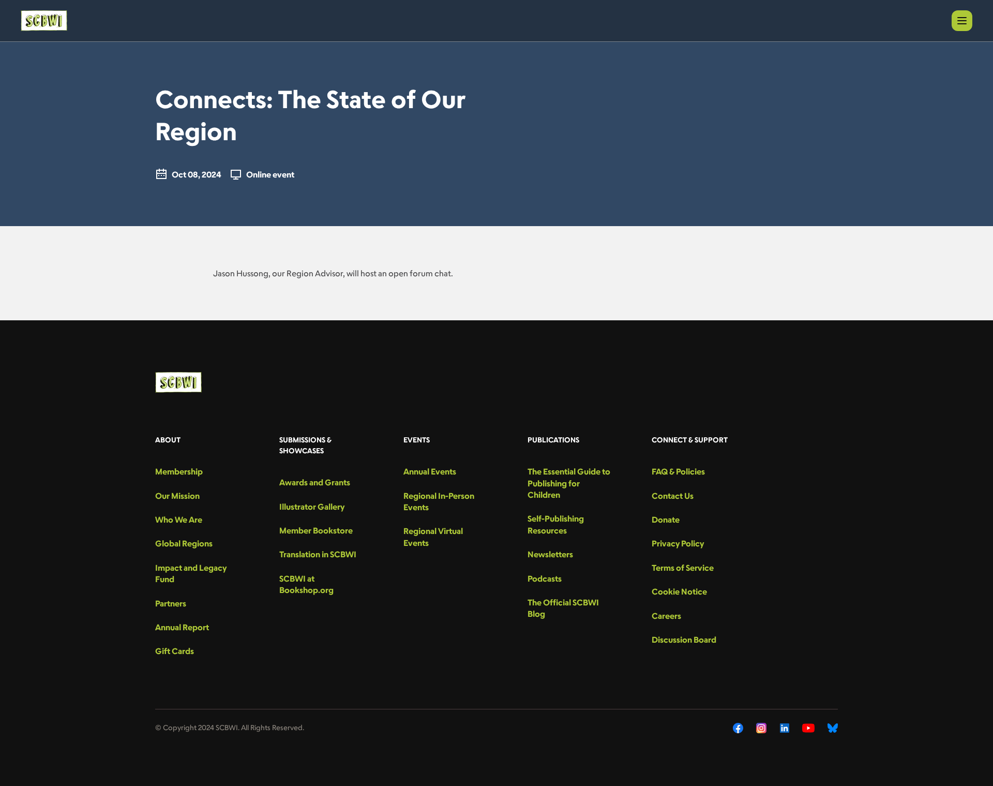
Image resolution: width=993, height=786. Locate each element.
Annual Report (182, 627)
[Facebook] (738, 728)
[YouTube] (808, 728)
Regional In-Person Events (438, 501)
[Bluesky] (833, 728)
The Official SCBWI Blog (563, 608)
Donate (666, 519)
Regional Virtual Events (433, 536)
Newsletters (550, 554)
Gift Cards (174, 651)
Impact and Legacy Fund (191, 573)
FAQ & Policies (678, 471)
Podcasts (545, 578)
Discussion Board (684, 639)
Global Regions (184, 543)
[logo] (44, 20)
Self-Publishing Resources (556, 524)
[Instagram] (761, 728)
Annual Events (429, 471)
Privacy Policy (678, 543)
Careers (666, 616)
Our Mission (177, 496)
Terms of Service (683, 567)
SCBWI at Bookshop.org (306, 584)
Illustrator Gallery (311, 506)
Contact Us (673, 496)
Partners (170, 603)
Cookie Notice (679, 591)
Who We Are (178, 519)
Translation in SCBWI (317, 554)
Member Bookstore (316, 530)
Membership (179, 471)
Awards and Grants (314, 482)
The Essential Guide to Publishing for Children (569, 483)
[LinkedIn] (784, 728)
